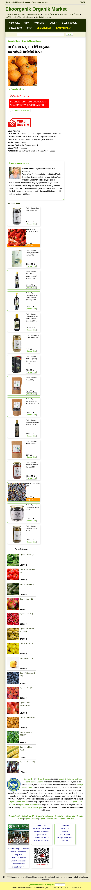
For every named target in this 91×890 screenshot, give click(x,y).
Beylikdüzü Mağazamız (41, 828)
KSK (56, 819)
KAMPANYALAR (63, 28)
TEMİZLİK (53, 23)
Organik (40, 782)
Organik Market (44, 779)
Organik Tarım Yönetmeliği (28, 805)
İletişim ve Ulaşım (42, 837)
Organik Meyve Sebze (31, 41)
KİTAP (29, 28)
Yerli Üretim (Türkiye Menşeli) (26, 145)
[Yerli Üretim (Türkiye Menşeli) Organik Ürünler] (19, 128)
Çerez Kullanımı (18, 867)
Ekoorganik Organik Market (36, 9)
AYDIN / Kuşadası (20, 148)
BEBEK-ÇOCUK (69, 23)
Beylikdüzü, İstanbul (43, 17)
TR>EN (83, 2)
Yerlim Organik (20, 142)
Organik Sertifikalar (66, 819)
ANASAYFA (14, 23)
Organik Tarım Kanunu (44, 816)
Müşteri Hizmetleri (41, 840)
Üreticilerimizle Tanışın (19, 164)
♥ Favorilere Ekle (16, 89)
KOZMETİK (39, 23)
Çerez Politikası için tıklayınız (42, 885)
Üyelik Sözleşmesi (18, 861)
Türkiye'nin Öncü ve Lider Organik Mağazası (22, 14)
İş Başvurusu (41, 834)
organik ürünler (30, 782)
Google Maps (65, 834)
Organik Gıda (14, 41)
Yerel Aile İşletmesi (25, 17)
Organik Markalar (46, 819)
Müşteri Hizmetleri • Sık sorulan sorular (31, 2)
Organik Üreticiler (31, 819)
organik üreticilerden (66, 779)
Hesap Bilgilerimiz (18, 864)
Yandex (65, 840)
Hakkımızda (41, 825)
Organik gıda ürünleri (17, 802)
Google (65, 831)
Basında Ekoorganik (41, 831)
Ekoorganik (27, 779)
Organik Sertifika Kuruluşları (31, 807)
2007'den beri (10, 17)
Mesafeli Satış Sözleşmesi (18, 849)
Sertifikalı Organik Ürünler (69, 14)
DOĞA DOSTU (15, 28)
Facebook (65, 828)
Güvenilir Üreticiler (50, 14)
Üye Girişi (9, 2)
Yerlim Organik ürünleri (27, 151)
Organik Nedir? (14, 816)
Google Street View (64, 837)
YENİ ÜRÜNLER (44, 28)
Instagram (65, 825)
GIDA (26, 23)
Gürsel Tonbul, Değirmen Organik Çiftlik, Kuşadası (34, 139)
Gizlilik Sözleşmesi (18, 858)
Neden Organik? (28, 816)
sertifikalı (78, 779)
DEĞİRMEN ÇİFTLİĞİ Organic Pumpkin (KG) (39, 137)
